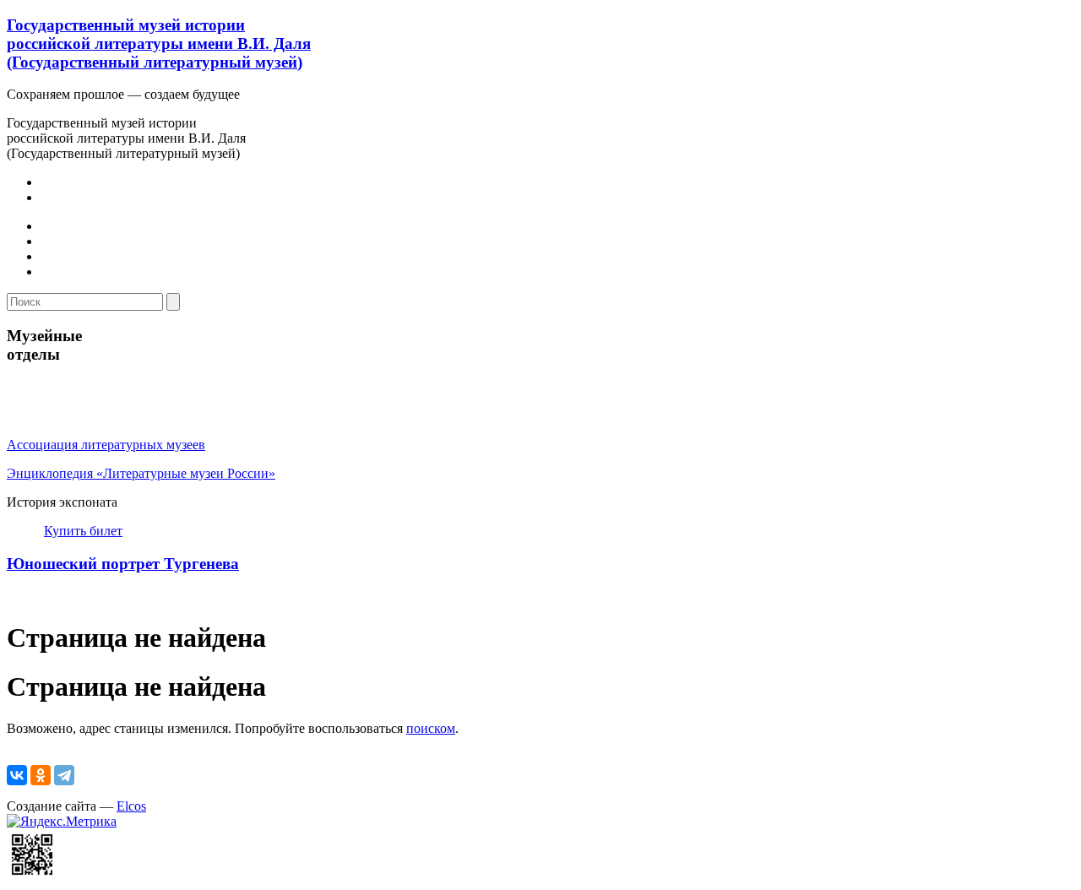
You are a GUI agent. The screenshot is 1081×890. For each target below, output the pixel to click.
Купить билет (83, 531)
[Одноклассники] (40, 775)
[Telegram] (64, 775)
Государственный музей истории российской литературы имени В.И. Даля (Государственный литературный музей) (159, 43)
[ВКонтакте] (17, 775)
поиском (430, 728)
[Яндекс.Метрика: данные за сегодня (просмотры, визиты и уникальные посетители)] (62, 821)
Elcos (131, 806)
